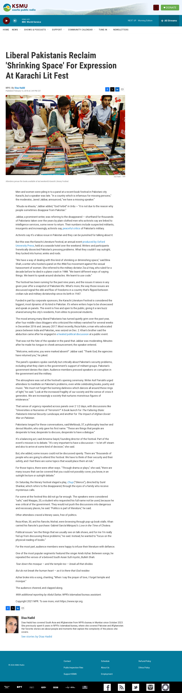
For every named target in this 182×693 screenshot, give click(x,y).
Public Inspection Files (73, 668)
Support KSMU (70, 674)
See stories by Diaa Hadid (36, 636)
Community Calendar (80, 30)
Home (6, 30)
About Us (105, 668)
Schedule (105, 661)
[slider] (19, 20)
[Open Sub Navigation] (20, 30)
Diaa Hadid (20, 87)
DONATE (171, 7)
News (15, 30)
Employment (107, 674)
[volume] (15, 21)
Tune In (103, 30)
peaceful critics (71, 228)
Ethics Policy (144, 668)
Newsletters (121, 30)
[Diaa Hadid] (12, 624)
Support (57, 30)
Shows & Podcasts (35, 30)
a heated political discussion (73, 334)
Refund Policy (145, 661)
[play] (6, 20)
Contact (67, 661)
